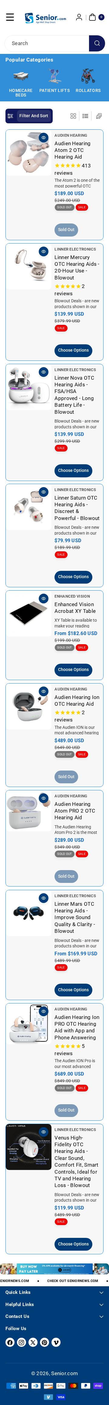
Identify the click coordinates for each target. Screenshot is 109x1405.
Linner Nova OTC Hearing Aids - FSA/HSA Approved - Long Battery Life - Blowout (74, 394)
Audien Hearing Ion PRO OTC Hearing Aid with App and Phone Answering (76, 1027)
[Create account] (79, 17)
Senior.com (64, 1373)
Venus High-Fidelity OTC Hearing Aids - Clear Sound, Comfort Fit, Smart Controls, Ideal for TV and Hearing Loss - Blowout (76, 1162)
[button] (10, 17)
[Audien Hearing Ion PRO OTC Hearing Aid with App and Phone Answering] (28, 1023)
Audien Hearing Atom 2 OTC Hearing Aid (72, 150)
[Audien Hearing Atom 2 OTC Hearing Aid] (28, 153)
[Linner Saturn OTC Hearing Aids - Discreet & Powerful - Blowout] (28, 507)
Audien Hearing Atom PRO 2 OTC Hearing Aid (74, 811)
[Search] (97, 43)
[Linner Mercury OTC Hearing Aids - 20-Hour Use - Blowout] (28, 267)
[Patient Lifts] (54, 76)
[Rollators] (88, 76)
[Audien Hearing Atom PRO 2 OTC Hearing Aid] (28, 810)
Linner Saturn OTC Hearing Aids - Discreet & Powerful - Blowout (77, 508)
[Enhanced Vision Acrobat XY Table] (28, 614)
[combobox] (54, 43)
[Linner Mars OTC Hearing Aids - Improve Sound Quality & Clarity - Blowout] (28, 913)
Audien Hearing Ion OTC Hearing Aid (76, 700)
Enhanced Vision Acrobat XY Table (75, 607)
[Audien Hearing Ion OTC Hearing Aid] (28, 706)
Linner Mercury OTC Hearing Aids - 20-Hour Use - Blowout (76, 267)
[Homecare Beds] (20, 76)
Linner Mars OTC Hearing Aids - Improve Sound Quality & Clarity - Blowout (74, 917)
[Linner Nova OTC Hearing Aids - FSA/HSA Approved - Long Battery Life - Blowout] (28, 387)
